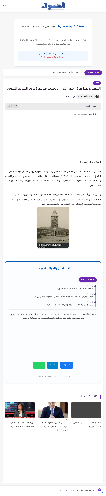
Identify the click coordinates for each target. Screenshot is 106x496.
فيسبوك (66, 365)
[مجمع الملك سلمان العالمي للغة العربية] (86, 410)
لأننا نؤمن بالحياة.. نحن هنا (85, 114)
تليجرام (53, 365)
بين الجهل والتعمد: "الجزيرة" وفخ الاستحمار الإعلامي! (70, 305)
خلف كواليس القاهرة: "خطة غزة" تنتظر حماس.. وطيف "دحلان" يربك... (63, 297)
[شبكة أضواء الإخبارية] (53, 6)
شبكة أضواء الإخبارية (69, 491)
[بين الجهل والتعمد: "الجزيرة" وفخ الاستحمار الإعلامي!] (20, 410)
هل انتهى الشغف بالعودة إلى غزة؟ (67, 73)
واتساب (39, 365)
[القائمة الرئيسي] (101, 6)
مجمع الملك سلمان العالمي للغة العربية (75, 289)
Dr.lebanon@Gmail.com (53, 57)
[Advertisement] (53, 143)
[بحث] (4, 6)
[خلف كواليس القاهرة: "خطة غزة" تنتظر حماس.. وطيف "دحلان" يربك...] (53, 410)
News (97, 83)
